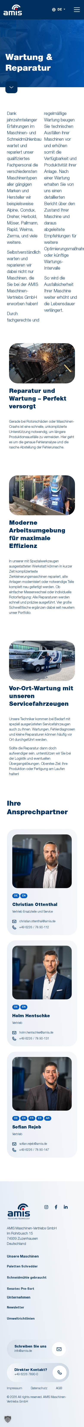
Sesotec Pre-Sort (20, 1289)
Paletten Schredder (22, 1266)
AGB (59, 1388)
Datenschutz (39, 1388)
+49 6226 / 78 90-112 (33, 927)
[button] (8, 1419)
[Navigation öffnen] (77, 10)
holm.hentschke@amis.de (36, 1032)
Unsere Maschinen (23, 1257)
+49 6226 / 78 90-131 (33, 1038)
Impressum (14, 1388)
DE (60, 9)
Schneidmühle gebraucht (27, 1277)
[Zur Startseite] (12, 10)
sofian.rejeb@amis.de (33, 1144)
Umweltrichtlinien (21, 1318)
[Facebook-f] (56, 1207)
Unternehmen (18, 1298)
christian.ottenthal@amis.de (37, 921)
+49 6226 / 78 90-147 (33, 1150)
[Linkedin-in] (65, 1207)
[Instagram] (46, 1207)
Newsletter (15, 1307)
